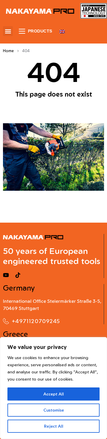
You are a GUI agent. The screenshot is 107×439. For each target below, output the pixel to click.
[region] (53, 388)
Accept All (53, 393)
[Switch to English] (62, 31)
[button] (8, 31)
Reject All (53, 426)
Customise (53, 409)
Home (8, 50)
